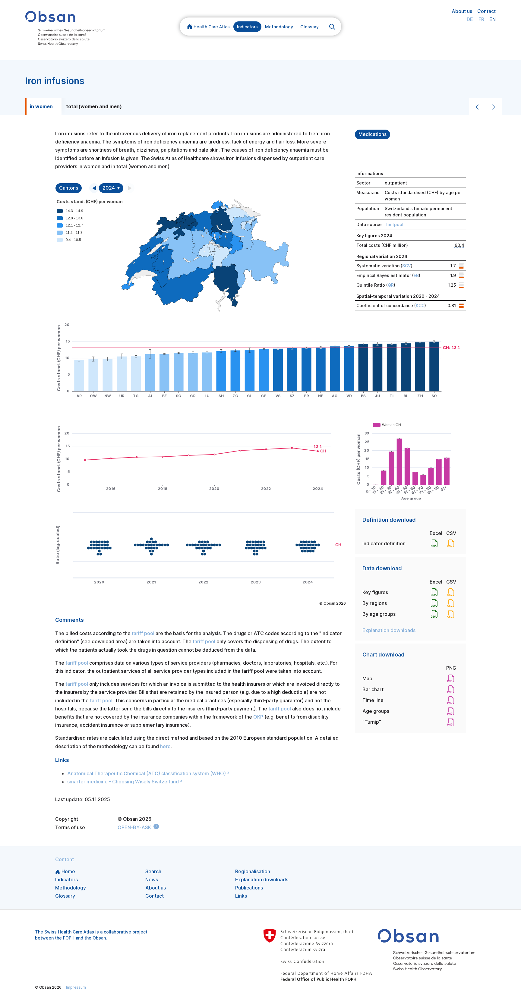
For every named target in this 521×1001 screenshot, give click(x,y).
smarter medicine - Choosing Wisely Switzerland (123, 782)
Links (241, 896)
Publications (249, 888)
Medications (372, 134)
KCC (420, 305)
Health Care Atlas (212, 26)
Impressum (76, 987)
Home (68, 871)
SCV (406, 265)
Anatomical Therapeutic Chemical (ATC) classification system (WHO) (146, 773)
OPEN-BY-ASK (134, 827)
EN (492, 19)
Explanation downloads (388, 630)
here (165, 746)
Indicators (247, 26)
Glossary (309, 26)
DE (470, 19)
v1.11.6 (269, 987)
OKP (258, 717)
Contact (486, 11)
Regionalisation (252, 871)
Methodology (279, 26)
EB (416, 275)
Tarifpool (394, 224)
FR (481, 19)
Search (153, 871)
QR (391, 285)
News (151, 880)
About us (462, 11)
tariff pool (143, 633)
